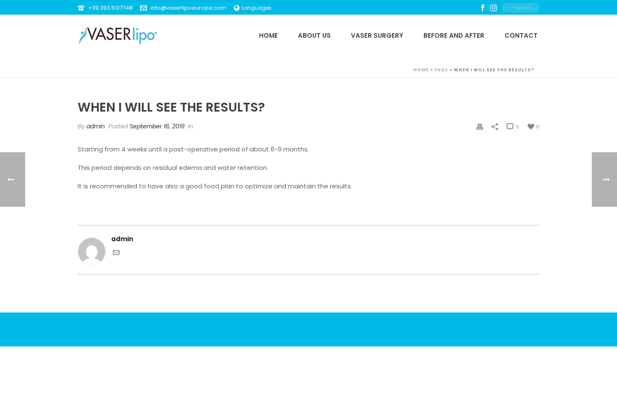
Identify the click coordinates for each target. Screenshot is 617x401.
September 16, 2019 (157, 126)
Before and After (454, 35)
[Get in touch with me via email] (116, 253)
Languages (257, 7)
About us (314, 35)
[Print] (479, 126)
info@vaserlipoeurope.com (188, 8)
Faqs (441, 70)
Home (268, 35)
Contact (521, 35)
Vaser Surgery (377, 35)
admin (95, 126)
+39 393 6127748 (110, 8)
